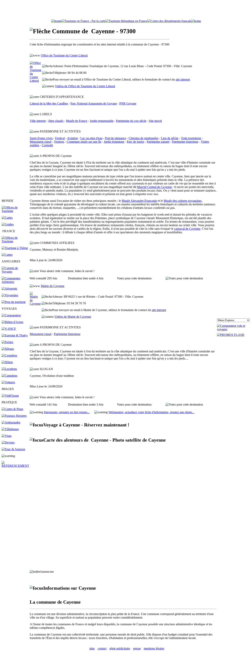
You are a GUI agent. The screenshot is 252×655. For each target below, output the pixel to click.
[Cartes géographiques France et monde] (12, 409)
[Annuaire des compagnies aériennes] (15, 281)
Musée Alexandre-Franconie (139, 200)
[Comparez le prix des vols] (233, 329)
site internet (183, 79)
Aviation (72, 138)
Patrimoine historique (185, 141)
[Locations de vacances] (9, 369)
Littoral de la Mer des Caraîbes (49, 103)
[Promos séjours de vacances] (8, 348)
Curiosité (47, 145)
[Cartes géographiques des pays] (7, 217)
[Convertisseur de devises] (8, 442)
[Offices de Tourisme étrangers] (15, 211)
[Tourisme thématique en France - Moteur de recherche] (126, 21)
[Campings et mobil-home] (9, 375)
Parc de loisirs (135, 141)
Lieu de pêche (169, 138)
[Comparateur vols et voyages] (11, 315)
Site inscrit (155, 120)
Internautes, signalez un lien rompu (67, 412)
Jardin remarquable (101, 120)
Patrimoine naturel (158, 141)
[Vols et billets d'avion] (12, 322)
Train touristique (191, 138)
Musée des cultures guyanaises (183, 200)
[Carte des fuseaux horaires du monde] (14, 415)
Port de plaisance (115, 138)
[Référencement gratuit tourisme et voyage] (15, 465)
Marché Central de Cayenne (154, 187)
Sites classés (55, 120)
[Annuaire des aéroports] (9, 288)
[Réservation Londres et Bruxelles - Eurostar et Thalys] (15, 335)
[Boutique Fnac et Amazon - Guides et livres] (13, 449)
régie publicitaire (119, 648)
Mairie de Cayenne (52, 286)
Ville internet (38, 120)
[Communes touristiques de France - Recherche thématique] (15, 248)
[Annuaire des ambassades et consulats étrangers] (11, 422)
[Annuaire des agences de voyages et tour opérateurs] (10, 295)
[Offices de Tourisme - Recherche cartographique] (83, 21)
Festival (60, 138)
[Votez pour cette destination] (184, 278)
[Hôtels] (7, 362)
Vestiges (59, 141)
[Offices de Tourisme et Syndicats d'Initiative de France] (15, 241)
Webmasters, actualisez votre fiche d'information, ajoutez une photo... (151, 412)
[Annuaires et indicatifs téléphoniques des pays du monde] (10, 429)
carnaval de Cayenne (187, 228)
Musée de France (76, 120)
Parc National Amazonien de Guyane (93, 103)
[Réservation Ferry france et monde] (7, 342)
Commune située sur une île (84, 141)
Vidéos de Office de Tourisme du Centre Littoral (85, 86)
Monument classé (40, 141)
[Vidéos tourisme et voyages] (10, 395)
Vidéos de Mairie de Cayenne (72, 316)
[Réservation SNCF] (9, 328)
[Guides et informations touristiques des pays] (8, 224)
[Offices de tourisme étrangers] (169, 21)
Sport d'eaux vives (41, 138)
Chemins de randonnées (143, 138)
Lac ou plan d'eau (91, 138)
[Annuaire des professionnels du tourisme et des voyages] (14, 302)
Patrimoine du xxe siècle (131, 120)
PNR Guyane (127, 103)
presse (137, 648)
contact (102, 648)
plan (92, 648)
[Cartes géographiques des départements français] (7, 254)
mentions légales (154, 648)
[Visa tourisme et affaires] (6, 435)
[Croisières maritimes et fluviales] (9, 355)
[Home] (56, 21)
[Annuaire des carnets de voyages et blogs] (15, 271)
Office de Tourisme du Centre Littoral (64, 55)
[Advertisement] (126, 10)
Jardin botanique (114, 141)
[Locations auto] (8, 382)
